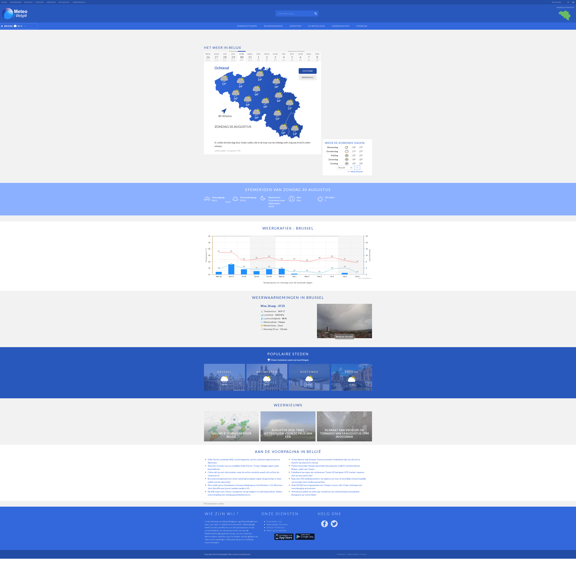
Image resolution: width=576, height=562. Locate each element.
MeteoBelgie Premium (277, 524)
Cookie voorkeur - (353, 554)
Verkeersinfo (79, 2)
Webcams (51, 2)
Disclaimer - (341, 554)
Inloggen (556, 2)
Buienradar (15, 2)
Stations (40, 2)
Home (4, 2)
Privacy (363, 554)
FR (568, 2)
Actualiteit (64, 2)
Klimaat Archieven (276, 527)
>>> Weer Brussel (355, 171)
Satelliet (28, 2)
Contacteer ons (274, 521)
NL (573, 2)
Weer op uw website (276, 530)
